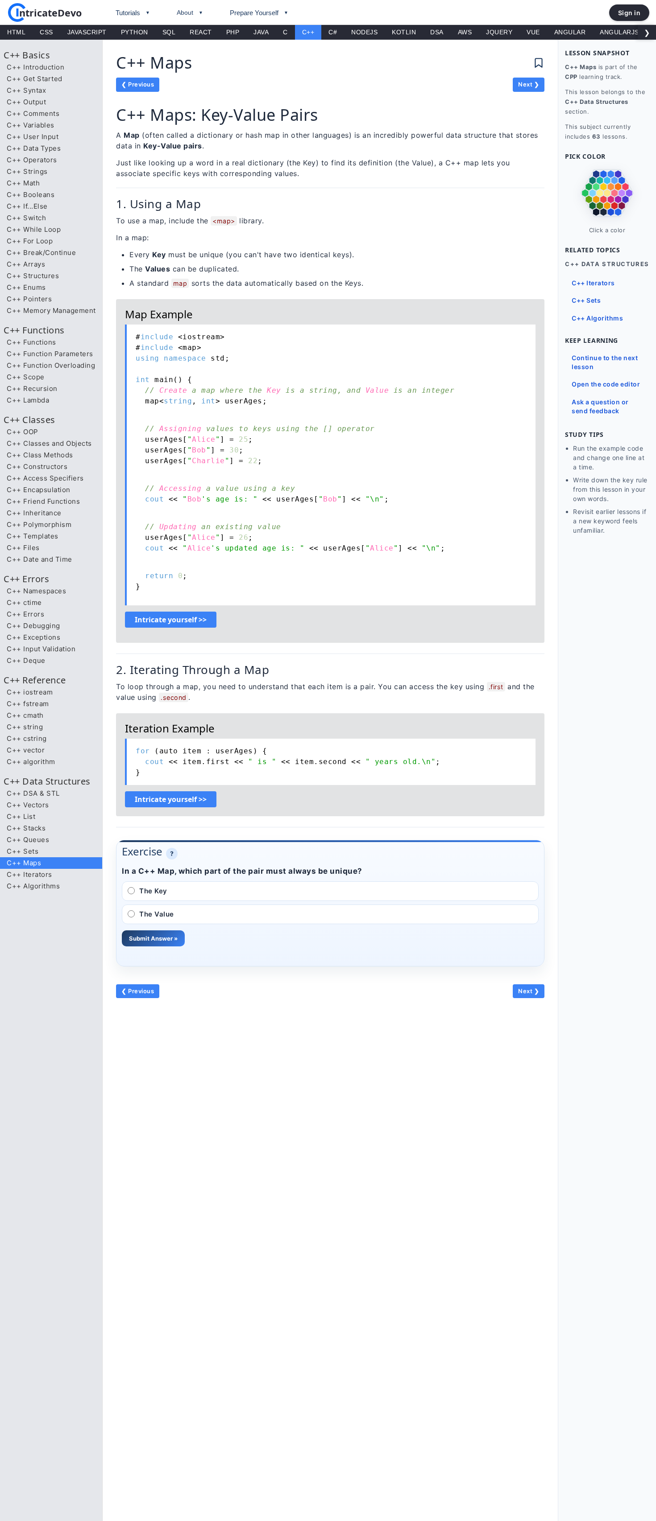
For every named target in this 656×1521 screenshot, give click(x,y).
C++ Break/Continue (41, 252)
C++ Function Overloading (51, 365)
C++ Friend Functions (43, 501)
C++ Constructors (37, 466)
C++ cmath (25, 715)
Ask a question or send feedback (600, 406)
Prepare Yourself (254, 12)
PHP (233, 32)
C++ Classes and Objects (49, 443)
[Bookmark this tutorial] (538, 63)
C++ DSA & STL (33, 793)
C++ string (25, 727)
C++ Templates (32, 536)
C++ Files (23, 547)
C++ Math (23, 183)
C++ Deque (26, 660)
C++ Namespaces (36, 591)
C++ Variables (30, 125)
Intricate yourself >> (171, 620)
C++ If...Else (27, 206)
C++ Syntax (26, 90)
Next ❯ (528, 84)
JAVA (261, 32)
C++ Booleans (30, 194)
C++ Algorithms (33, 886)
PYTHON (134, 32)
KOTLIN (404, 32)
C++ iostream (30, 692)
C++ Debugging (33, 625)
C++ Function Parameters (50, 353)
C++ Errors (25, 614)
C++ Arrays (26, 264)
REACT (201, 32)
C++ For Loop (30, 241)
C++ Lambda (28, 400)
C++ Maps (24, 863)
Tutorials (128, 12)
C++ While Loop (34, 229)
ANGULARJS (619, 32)
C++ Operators (32, 160)
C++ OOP (22, 432)
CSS (46, 32)
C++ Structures (33, 275)
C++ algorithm (31, 761)
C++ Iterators (29, 874)
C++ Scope (26, 377)
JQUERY (499, 32)
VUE (533, 32)
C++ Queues (28, 839)
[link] (607, 193)
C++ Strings (27, 171)
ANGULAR (570, 32)
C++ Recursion (32, 388)
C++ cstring (27, 738)
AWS (465, 32)
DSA (437, 32)
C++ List (21, 816)
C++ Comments (33, 113)
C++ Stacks (26, 828)
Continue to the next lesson (605, 362)
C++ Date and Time (39, 559)
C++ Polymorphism (39, 524)
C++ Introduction (35, 67)
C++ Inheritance (34, 513)
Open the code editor (606, 384)
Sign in (629, 12)
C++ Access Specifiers (45, 478)
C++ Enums (26, 287)
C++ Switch (26, 218)
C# (332, 32)
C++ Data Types (34, 148)
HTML (16, 32)
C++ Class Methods (40, 455)
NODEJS (364, 32)
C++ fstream (28, 703)
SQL (169, 32)
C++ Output (26, 102)
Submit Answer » (153, 938)
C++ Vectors (28, 805)
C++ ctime (24, 602)
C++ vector (26, 750)
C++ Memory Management (51, 310)
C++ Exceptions (33, 637)
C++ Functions (31, 342)
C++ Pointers (29, 299)
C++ (308, 32)
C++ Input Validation (41, 649)
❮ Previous (137, 84)
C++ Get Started (34, 78)
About (185, 12)
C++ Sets (22, 851)
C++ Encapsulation (39, 489)
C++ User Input (32, 136)
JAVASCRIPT (87, 32)
